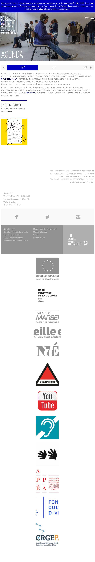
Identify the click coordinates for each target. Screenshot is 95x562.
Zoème (19, 74)
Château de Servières (27, 81)
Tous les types (8, 88)
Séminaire (68, 88)
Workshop (21, 88)
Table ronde (57, 88)
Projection (32, 90)
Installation (7, 93)
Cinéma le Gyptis (73, 79)
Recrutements (9, 229)
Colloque (16, 95)
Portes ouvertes (45, 90)
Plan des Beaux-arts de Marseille (16, 199)
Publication (20, 90)
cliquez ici (48, 9)
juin (54, 67)
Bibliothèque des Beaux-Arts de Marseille (19, 84)
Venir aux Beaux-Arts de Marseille (17, 196)
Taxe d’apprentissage (12, 235)
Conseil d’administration (13, 238)
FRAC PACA (24, 79)
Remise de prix (8, 90)
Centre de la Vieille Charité (48, 81)
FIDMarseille (35, 79)
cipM (45, 79)
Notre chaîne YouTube (12, 205)
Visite (30, 88)
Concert (6, 95)
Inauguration (20, 93)
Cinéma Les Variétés (57, 79)
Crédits (36, 235)
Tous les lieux (8, 74)
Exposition (32, 93)
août (23, 67)
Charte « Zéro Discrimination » (45, 229)
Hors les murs (86, 76)
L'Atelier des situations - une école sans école (59, 76)
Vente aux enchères (42, 88)
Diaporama (43, 93)
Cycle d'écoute (55, 93)
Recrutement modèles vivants (15, 232)
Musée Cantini (42, 74)
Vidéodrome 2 (29, 74)
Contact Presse (39, 238)
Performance (59, 90)
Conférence (85, 93)
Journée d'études (83, 90)
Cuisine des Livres (71, 93)
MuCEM (53, 74)
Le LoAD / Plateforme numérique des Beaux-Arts (21, 76)
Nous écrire (8, 193)
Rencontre (79, 88)
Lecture (71, 90)
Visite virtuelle (9, 202)
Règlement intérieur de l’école (15, 241)
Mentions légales (40, 232)
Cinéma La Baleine (9, 81)
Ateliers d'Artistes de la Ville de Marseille (54, 84)
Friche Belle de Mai (10, 79)
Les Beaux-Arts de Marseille (70, 74)
